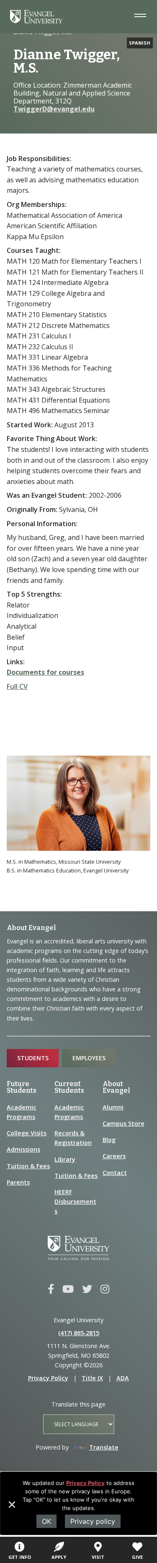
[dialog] (78, 1503)
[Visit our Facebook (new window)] (51, 1289)
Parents (18, 1182)
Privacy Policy (85, 1483)
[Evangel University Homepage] (36, 21)
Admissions (23, 1149)
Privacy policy (92, 1521)
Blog (109, 1140)
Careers (114, 1156)
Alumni (113, 1107)
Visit (98, 1557)
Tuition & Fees (28, 1166)
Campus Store (123, 1123)
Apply (58, 1557)
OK (46, 1521)
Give (137, 1557)
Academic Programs (21, 1112)
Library (64, 1159)
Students (33, 1058)
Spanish (139, 43)
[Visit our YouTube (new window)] (68, 1289)
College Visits (26, 1133)
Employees (89, 1058)
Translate (103, 1447)
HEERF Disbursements (75, 1201)
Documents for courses (45, 672)
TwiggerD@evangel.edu (54, 108)
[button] (11, 1507)
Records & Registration (73, 1138)
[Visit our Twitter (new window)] (87, 1289)
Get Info (19, 1557)
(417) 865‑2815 (78, 1333)
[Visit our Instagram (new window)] (104, 1289)
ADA (122, 1378)
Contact (115, 1173)
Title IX (92, 1378)
